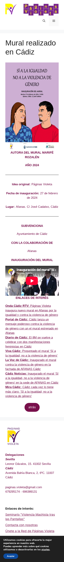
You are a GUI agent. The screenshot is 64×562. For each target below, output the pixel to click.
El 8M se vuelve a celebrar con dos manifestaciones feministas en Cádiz (29, 342)
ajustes (45, 549)
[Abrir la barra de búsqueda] (44, 21)
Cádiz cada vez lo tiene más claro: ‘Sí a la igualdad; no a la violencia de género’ (29, 391)
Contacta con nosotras (21, 525)
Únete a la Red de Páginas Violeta (29, 531)
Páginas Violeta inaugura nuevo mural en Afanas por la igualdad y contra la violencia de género (31, 310)
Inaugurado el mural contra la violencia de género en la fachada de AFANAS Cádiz (30, 364)
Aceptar (11, 556)
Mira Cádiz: (13, 387)
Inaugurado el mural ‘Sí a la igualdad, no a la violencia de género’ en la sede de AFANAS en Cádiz (31, 378)
